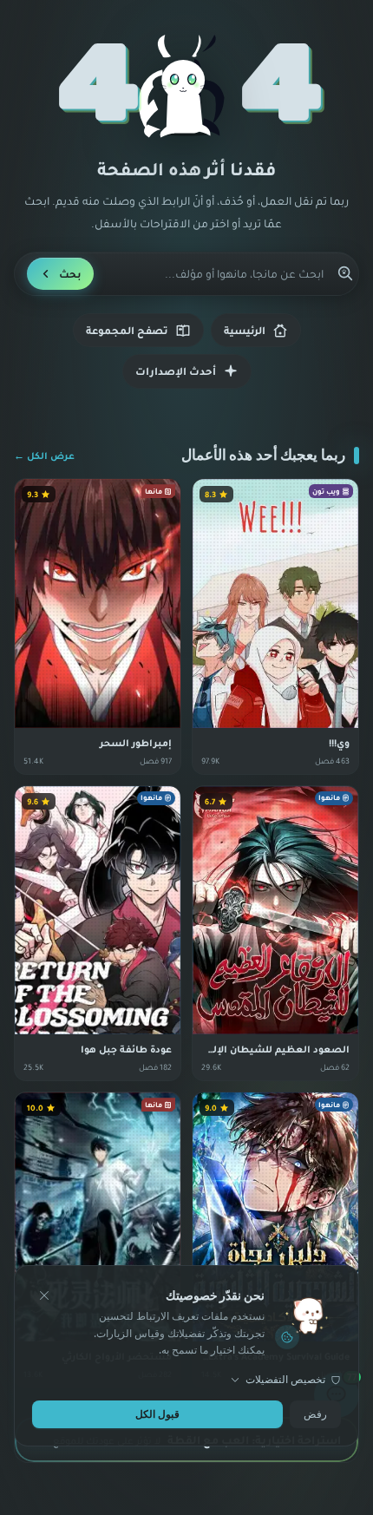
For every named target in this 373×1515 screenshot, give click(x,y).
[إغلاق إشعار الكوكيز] (44, 1295)
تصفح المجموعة (127, 330)
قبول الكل (157, 1413)
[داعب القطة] (186, 87)
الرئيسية (244, 330)
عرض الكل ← (44, 455)
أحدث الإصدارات (175, 370)
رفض (315, 1413)
